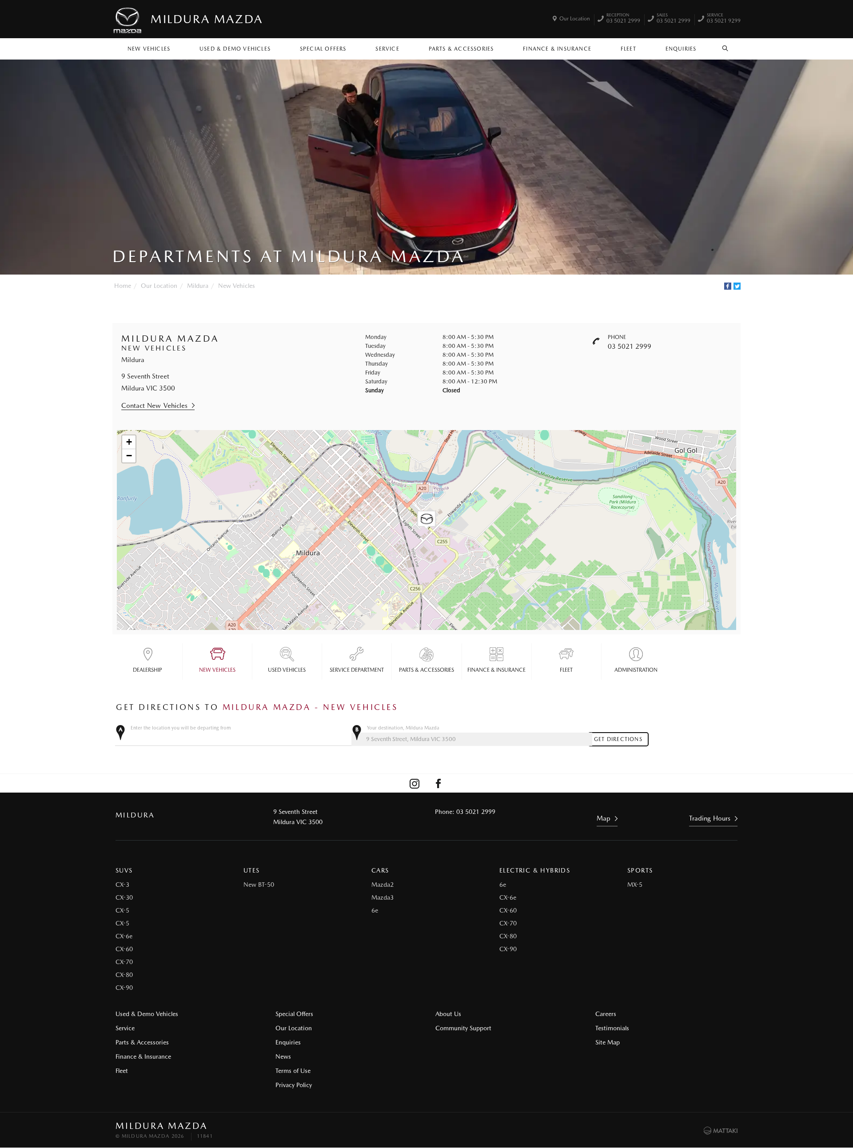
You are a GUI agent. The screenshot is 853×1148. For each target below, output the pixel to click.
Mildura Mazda (207, 19)
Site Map (607, 1042)
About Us (448, 1013)
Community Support (463, 1028)
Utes (251, 870)
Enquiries (681, 49)
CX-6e (124, 936)
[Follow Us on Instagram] (414, 783)
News (283, 1056)
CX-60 (124, 949)
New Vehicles (149, 49)
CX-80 (124, 974)
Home (122, 285)
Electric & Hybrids (534, 870)
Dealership (147, 670)
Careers (605, 1013)
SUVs (124, 870)
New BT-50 (258, 884)
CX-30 (124, 897)
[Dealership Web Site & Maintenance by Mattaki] (720, 1131)
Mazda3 (382, 897)
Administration (636, 670)
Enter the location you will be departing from (181, 728)
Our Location (574, 19)
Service (387, 49)
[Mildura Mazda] (127, 19)
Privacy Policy (293, 1084)
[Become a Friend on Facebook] (438, 783)
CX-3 (122, 884)
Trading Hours (709, 818)
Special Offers (323, 49)
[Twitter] (737, 286)
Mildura (197, 285)
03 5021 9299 (724, 19)
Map (603, 818)
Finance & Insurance (557, 49)
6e (374, 910)
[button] (426, 520)
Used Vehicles (287, 670)
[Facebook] (727, 286)
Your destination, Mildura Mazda (403, 728)
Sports (640, 870)
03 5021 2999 (623, 19)
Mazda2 (382, 884)
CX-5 (122, 910)
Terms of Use (293, 1070)
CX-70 (124, 961)
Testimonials (612, 1028)
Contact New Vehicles (154, 406)
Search (725, 46)
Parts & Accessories (461, 49)
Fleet (628, 49)
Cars (380, 870)
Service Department (357, 670)
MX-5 (634, 884)
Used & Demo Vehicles (235, 49)
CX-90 (124, 987)
